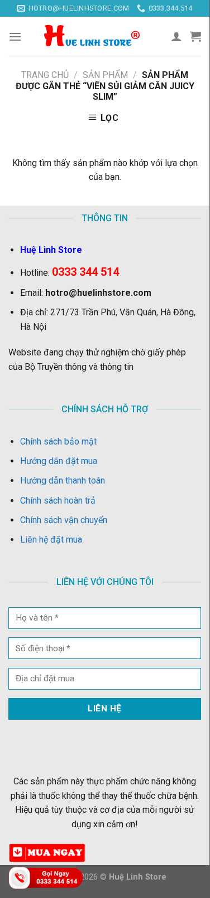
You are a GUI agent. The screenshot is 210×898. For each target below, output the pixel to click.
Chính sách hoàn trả (58, 500)
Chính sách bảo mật (58, 441)
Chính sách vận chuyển (63, 520)
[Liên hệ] (47, 877)
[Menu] (15, 36)
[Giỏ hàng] (195, 36)
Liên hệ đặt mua (51, 539)
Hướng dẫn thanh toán (62, 480)
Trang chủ (45, 75)
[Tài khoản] (176, 36)
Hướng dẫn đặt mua (58, 461)
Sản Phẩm (105, 75)
